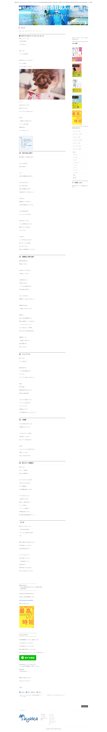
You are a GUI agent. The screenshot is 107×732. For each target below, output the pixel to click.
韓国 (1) (74, 175)
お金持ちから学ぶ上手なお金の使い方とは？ (56, 695)
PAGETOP (84, 706)
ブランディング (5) (76, 143)
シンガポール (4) (76, 162)
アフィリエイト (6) (76, 131)
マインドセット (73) (77, 146)
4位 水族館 (23, 144)
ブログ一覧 (51, 714)
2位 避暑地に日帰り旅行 (26, 140)
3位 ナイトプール (25, 142)
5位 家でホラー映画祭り (26, 145)
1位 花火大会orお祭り (26, 139)
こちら (86, 185)
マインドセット (52, 716)
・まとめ (23, 147)
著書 (41, 719)
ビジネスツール (52, 722)
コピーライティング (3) (77, 134)
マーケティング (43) (77, 149)
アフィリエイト (52, 718)
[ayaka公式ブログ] (53, 15)
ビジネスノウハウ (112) (77, 140)
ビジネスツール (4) (76, 137)
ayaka (52, 728)
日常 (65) (74, 177)
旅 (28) (74, 152)
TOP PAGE (43, 714)
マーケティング (52, 719)
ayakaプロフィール (44, 718)
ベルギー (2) (75, 172)
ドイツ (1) (74, 167)
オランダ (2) (75, 157)
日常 (28, 38)
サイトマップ (22, 710)
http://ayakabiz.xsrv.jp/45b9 (26, 600)
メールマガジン (43, 716)
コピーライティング (52, 721)
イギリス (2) (75, 154)
